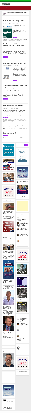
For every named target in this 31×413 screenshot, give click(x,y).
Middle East (6, 40)
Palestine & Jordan (13, 40)
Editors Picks (9, 120)
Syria (8, 138)
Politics (26, 120)
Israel (4, 40)
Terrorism (17, 40)
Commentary (5, 120)
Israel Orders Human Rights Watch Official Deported (15, 63)
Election (8, 13)
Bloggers (18, 119)
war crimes (20, 40)
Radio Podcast (5, 121)
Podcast (23, 120)
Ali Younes (5, 119)
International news (23, 39)
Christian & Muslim (10, 39)
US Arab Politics (16, 121)
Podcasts (21, 7)
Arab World (6, 39)
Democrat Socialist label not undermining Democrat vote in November (17, 12)
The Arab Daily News (14, 2)
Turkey (12, 121)
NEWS (22, 214)
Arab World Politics (13, 119)
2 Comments (16, 126)
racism (10, 60)
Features (7, 7)
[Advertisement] (22, 206)
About (3, 7)
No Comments (17, 23)
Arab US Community (14, 7)
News (9, 40)
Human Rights (19, 39)
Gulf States (16, 137)
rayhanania (10, 65)
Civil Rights (15, 39)
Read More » (15, 37)
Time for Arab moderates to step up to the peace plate (15, 125)
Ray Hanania (12, 23)
